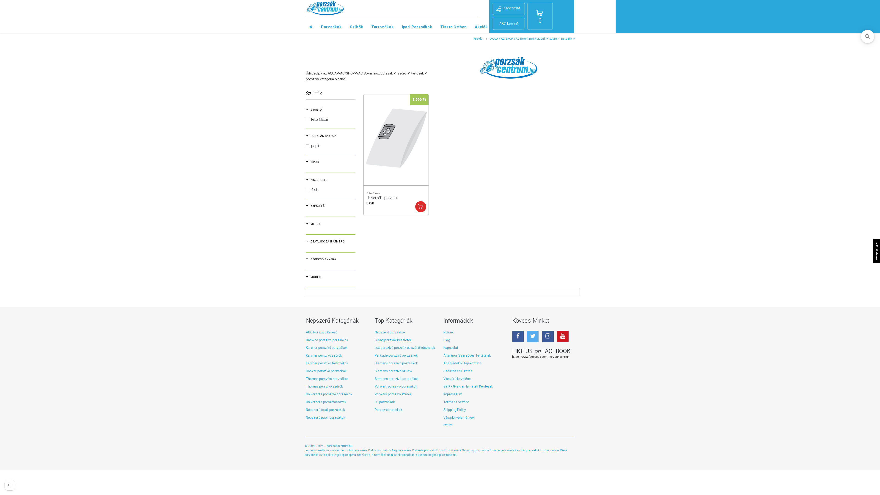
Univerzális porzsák (381, 200)
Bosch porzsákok (450, 450)
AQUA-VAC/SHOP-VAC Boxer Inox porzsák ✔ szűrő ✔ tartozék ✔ (532, 38)
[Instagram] (548, 336)
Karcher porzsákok (527, 450)
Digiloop (339, 454)
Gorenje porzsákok (502, 450)
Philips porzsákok (380, 450)
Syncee (422, 454)
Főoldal (478, 38)
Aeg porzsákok (402, 450)
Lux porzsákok (550, 450)
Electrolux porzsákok (353, 450)
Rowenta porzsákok (425, 450)
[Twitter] (533, 336)
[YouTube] (563, 336)
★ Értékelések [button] (876, 251)
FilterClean (319, 119)
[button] (867, 36)
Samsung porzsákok (476, 450)
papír (315, 145)
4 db (314, 189)
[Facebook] (518, 336)
